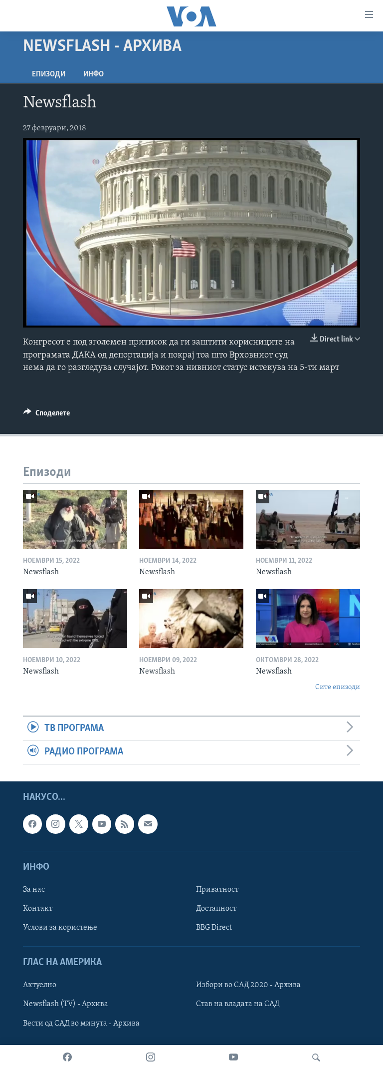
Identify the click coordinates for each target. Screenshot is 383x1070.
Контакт (37, 909)
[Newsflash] (75, 519)
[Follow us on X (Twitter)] (78, 823)
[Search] (316, 1057)
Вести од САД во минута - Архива (81, 1023)
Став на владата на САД (237, 1004)
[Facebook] (67, 1057)
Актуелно (39, 985)
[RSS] (124, 823)
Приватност (217, 890)
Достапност (216, 909)
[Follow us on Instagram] (55, 823)
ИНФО (93, 74)
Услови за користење (60, 928)
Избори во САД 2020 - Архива (248, 985)
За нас (34, 890)
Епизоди (48, 74)
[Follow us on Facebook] (32, 823)
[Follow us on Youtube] (101, 823)
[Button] (46, 415)
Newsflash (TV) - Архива (65, 1004)
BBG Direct (214, 928)
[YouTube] (233, 1057)
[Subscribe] (147, 823)
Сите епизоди (337, 687)
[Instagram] (150, 1057)
